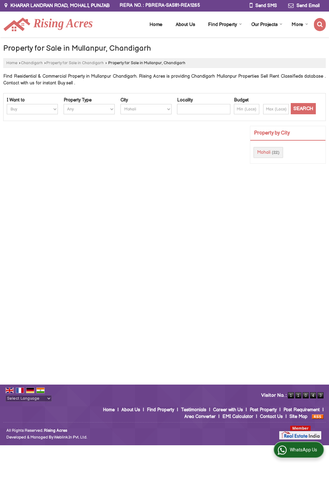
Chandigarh (32, 63)
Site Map (298, 416)
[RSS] (318, 416)
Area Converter (200, 416)
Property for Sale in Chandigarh (75, 63)
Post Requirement (301, 410)
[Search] (320, 24)
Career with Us (228, 410)
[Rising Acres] (48, 24)
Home (156, 25)
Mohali (264, 152)
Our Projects (264, 25)
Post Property (263, 410)
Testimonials (193, 410)
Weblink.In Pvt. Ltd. (70, 437)
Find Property (222, 25)
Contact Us (271, 416)
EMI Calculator (237, 416)
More (297, 25)
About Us (185, 25)
